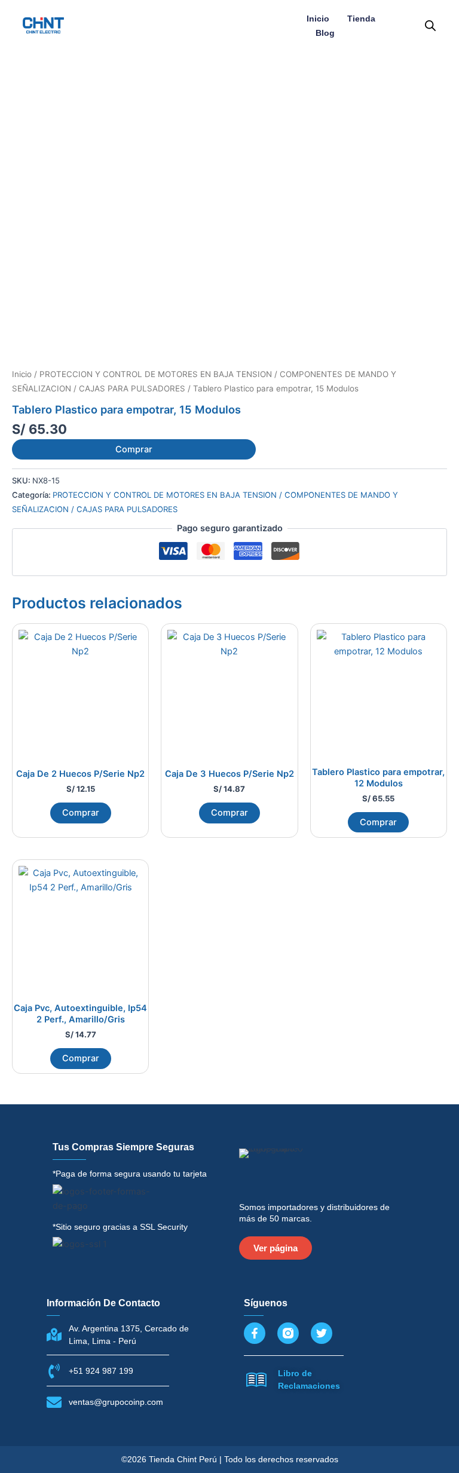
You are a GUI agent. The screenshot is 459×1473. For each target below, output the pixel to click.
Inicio (318, 18)
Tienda (361, 18)
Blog (325, 33)
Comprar (133, 449)
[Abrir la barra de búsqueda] (430, 25)
